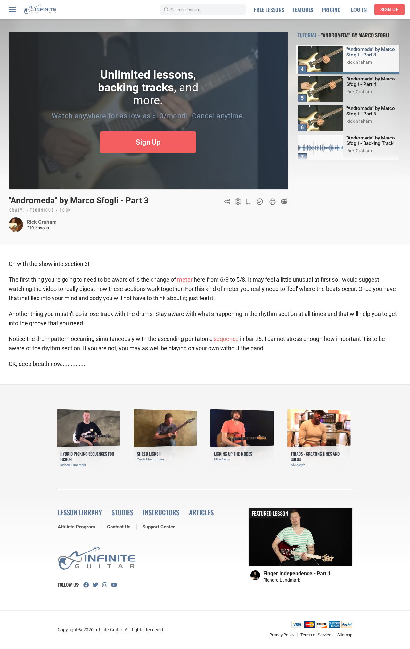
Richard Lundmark (281, 580)
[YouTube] (115, 585)
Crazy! (16, 210)
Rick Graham (42, 222)
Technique (42, 210)
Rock (65, 210)
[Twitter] (97, 585)
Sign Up (389, 10)
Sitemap (344, 634)
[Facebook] (88, 585)
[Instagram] (106, 585)
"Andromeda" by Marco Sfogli (355, 35)
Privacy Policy (281, 634)
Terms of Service (315, 634)
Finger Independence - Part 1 (297, 573)
